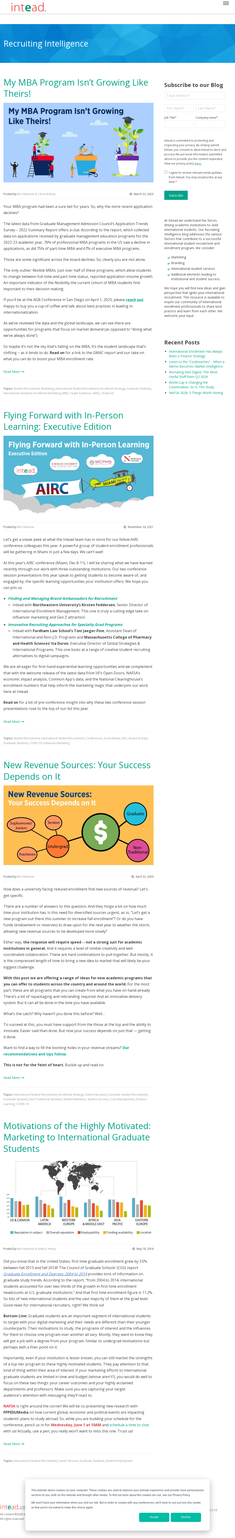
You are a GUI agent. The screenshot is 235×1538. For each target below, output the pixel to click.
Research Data (138, 738)
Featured (107, 393)
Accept (154, 1517)
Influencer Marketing (56, 743)
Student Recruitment (27, 389)
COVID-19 (35, 743)
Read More (11, 371)
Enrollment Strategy (112, 389)
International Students (17, 393)
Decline (186, 1517)
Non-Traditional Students (45, 1099)
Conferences (94, 738)
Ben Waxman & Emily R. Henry (36, 1249)
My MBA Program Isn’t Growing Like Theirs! (75, 87)
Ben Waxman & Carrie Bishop (36, 194)
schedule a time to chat (129, 1424)
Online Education (96, 1095)
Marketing (47, 389)
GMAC (96, 393)
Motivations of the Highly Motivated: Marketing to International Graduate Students (77, 1137)
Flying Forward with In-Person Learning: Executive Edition (63, 420)
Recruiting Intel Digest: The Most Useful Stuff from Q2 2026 (193, 374)
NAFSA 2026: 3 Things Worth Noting (196, 393)
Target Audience (80, 393)
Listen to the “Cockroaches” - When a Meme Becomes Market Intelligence (196, 364)
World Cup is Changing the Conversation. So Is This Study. (192, 384)
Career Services (68, 1461)
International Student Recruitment (77, 389)
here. (198, 163)
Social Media (112, 738)
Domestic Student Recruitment (128, 1095)
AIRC (124, 738)
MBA (65, 393)
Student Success (97, 1099)
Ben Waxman (25, 527)
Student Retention (74, 1099)
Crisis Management (121, 1099)
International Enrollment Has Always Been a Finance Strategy (196, 353)
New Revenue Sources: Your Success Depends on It (77, 770)
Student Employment (119, 1461)
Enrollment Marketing (47, 393)
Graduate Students (139, 389)
